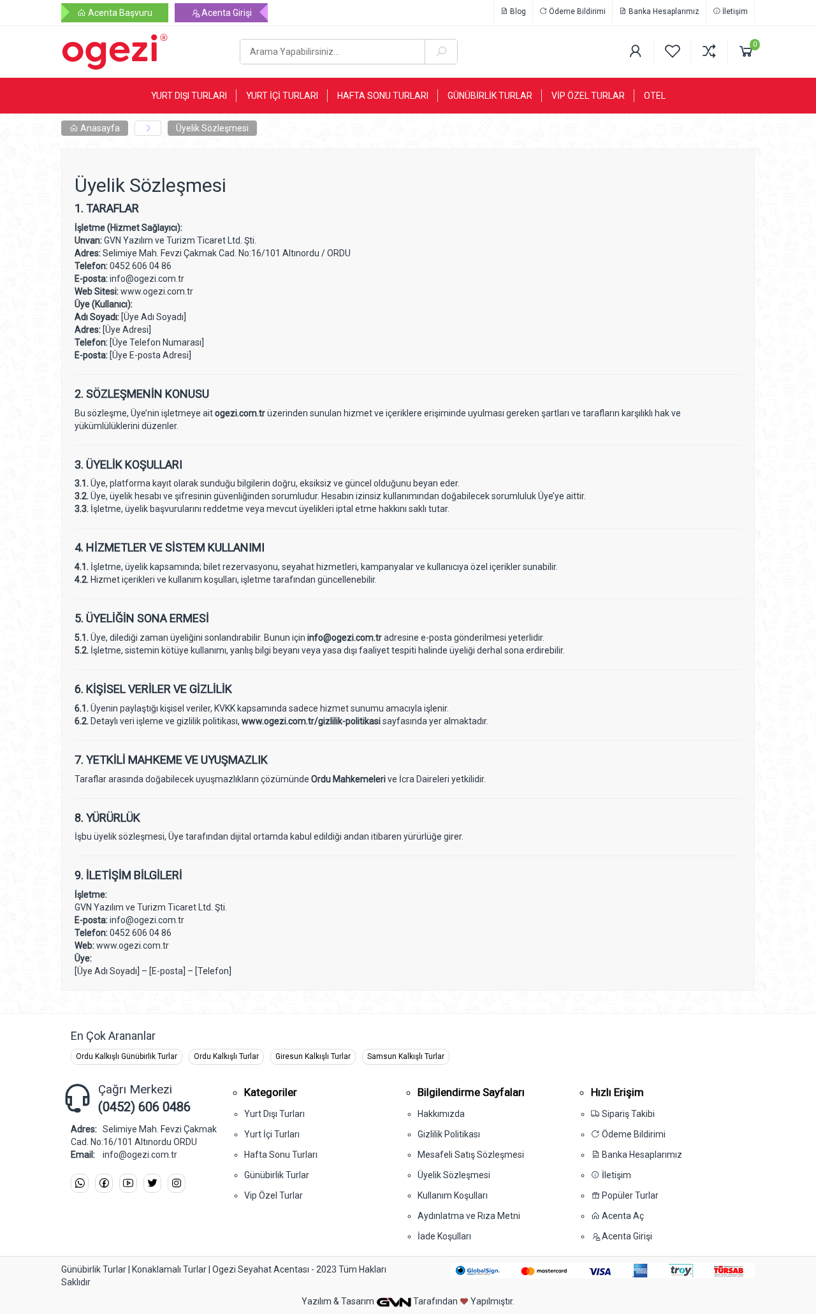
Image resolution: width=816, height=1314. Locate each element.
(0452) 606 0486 (144, 1106)
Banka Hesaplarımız (663, 11)
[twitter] (152, 1184)
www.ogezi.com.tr (156, 291)
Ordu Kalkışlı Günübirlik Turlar (126, 1056)
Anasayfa (99, 128)
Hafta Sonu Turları (280, 1155)
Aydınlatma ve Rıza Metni (469, 1216)
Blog (517, 11)
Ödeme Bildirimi (576, 11)
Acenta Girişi (226, 13)
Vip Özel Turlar (273, 1195)
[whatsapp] (80, 1184)
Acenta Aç (622, 1216)
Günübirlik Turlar (276, 1175)
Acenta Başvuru (119, 13)
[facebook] (104, 1184)
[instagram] (177, 1184)
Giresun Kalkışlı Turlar (313, 1056)
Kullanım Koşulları (453, 1195)
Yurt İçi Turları (272, 1134)
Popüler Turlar (629, 1195)
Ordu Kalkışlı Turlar (226, 1056)
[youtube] (128, 1184)
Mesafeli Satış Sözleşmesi (471, 1155)
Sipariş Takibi (627, 1114)
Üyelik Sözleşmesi (212, 128)
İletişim (734, 11)
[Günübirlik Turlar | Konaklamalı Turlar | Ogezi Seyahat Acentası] (141, 52)
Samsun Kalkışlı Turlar (405, 1056)
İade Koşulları (444, 1236)
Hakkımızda (441, 1114)
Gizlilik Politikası (449, 1134)
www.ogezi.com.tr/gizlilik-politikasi (311, 721)
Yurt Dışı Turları (274, 1114)
